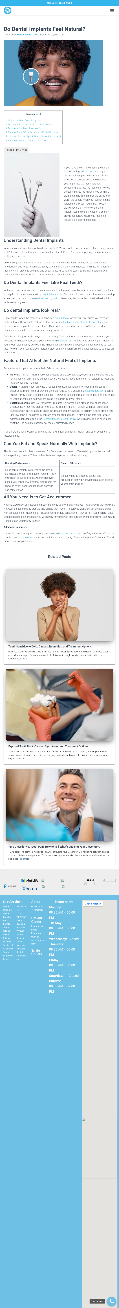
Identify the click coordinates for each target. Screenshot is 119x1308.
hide (38, 114)
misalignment (64, 340)
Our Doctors (37, 906)
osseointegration (94, 390)
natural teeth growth (47, 298)
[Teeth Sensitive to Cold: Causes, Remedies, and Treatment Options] (59, 604)
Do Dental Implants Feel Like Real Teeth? (28, 124)
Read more (21, 658)
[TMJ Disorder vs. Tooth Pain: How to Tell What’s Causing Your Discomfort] (59, 804)
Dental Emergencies (21, 955)
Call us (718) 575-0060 (59, 3)
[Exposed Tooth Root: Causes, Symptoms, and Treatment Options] (59, 704)
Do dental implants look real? (22, 128)
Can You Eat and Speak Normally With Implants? (33, 136)
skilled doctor (62, 318)
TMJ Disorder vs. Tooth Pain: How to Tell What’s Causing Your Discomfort (54, 846)
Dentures (9, 948)
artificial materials (53, 294)
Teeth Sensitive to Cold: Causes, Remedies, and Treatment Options (50, 646)
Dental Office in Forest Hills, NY (59, 418)
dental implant (90, 171)
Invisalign (21, 948)
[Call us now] (111, 1301)
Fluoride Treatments (8, 945)
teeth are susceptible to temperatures (83, 322)
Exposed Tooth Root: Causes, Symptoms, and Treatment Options (48, 746)
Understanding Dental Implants (23, 120)
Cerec (6, 959)
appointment (28, 537)
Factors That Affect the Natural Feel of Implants (32, 132)
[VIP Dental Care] (9, 10)
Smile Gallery (36, 952)
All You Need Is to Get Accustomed (25, 140)
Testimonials (37, 910)
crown (23, 256)
